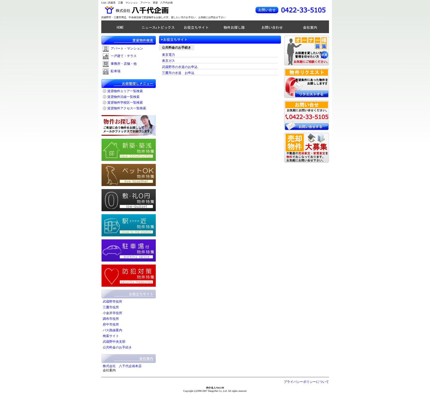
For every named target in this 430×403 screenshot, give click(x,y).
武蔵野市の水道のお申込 (180, 67)
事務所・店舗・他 (124, 64)
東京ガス (168, 61)
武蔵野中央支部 (114, 341)
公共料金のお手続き (117, 347)
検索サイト (111, 336)
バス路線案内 (112, 330)
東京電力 (168, 55)
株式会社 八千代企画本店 (122, 366)
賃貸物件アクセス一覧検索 (126, 108)
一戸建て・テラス (124, 56)
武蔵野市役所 (112, 301)
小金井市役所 (112, 313)
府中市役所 (111, 324)
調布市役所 (111, 319)
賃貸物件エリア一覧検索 (125, 91)
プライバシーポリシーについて (306, 382)
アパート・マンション (127, 48)
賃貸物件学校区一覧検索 (125, 102)
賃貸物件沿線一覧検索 (123, 97)
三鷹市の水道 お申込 (178, 73)
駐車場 (115, 71)
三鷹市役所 (111, 307)
